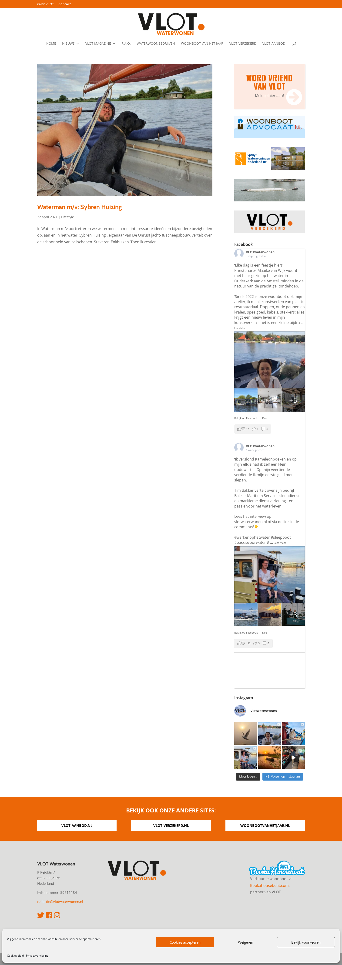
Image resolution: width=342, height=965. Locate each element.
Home (51, 44)
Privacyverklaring (37, 956)
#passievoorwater (250, 542)
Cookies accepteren (185, 942)
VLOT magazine (98, 44)
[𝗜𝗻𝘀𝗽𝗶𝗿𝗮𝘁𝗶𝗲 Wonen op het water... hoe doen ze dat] (293, 757)
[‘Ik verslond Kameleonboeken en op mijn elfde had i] (245, 757)
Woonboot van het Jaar (202, 44)
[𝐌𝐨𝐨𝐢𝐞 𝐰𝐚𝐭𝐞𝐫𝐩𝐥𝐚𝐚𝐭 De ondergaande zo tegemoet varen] (269, 757)
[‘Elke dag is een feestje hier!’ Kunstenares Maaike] (269, 733)
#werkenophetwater (252, 537)
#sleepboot (281, 537)
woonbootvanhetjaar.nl (265, 825)
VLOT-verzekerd (242, 44)
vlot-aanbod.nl (76, 825)
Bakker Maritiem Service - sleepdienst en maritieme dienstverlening (267, 498)
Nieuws (68, 44)
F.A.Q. (126, 44)
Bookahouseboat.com (269, 885)
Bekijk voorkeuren (306, 942)
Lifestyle (67, 217)
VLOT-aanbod (273, 44)
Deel (265, 418)
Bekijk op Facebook (246, 418)
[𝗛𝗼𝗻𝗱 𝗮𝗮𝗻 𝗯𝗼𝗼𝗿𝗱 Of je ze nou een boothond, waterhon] (293, 733)
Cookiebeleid (15, 956)
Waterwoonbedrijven (156, 44)
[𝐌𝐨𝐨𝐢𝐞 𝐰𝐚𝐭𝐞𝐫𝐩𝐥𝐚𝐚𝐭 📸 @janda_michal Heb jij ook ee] (245, 733)
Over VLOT (45, 4)
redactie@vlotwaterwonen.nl (60, 901)
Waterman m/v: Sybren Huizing (79, 207)
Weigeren (245, 942)
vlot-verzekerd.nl (171, 825)
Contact (64, 4)
